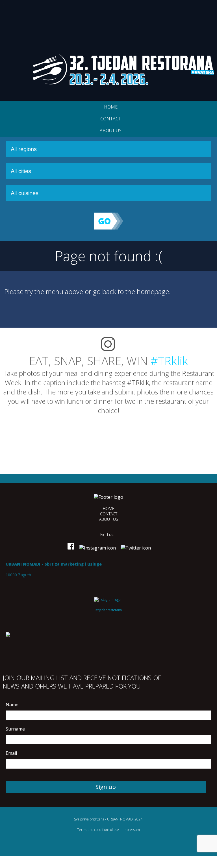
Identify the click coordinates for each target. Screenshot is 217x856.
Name (12, 704)
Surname (15, 729)
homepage (153, 291)
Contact (110, 119)
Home (111, 107)
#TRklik (169, 361)
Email (11, 753)
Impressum (131, 829)
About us (110, 130)
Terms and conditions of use (98, 829)
